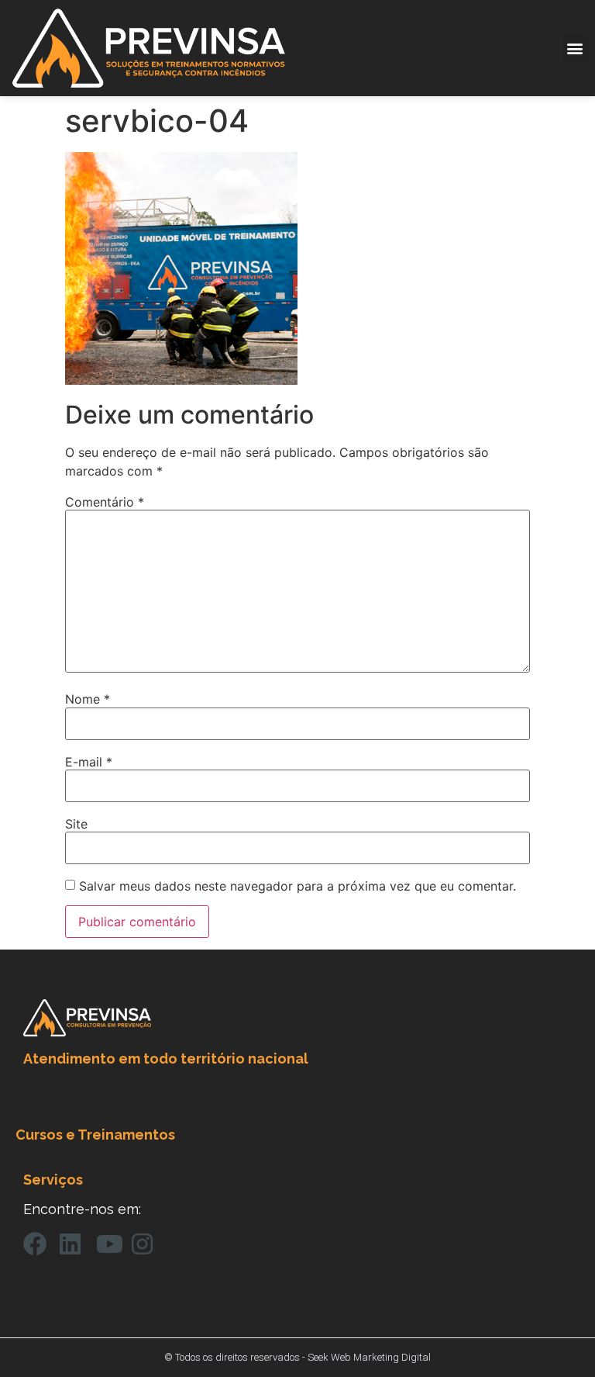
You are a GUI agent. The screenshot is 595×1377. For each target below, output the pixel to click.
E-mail (88, 762)
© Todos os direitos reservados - (236, 1357)
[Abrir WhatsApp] (556, 1337)
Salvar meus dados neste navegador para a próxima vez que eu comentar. (297, 886)
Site (76, 824)
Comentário (104, 502)
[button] (574, 48)
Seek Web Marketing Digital (369, 1357)
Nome (87, 699)
